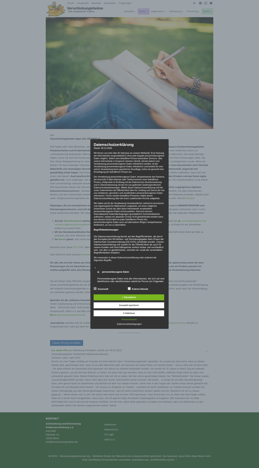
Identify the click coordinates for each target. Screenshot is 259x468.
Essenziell (103, 289)
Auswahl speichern (129, 305)
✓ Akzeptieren (129, 297)
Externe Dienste (140, 289)
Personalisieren (129, 319)
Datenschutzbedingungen (129, 324)
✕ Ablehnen (129, 313)
